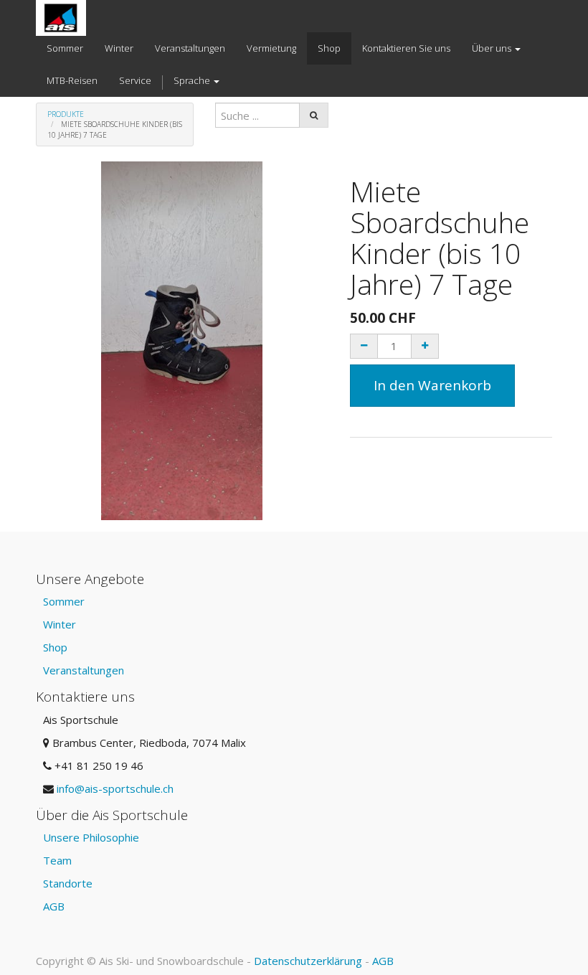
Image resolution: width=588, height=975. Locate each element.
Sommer (64, 601)
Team (57, 860)
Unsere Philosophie (91, 837)
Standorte (68, 883)
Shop (55, 647)
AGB (54, 906)
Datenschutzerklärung (308, 960)
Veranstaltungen (83, 670)
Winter (59, 624)
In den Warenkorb (432, 385)
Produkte (65, 114)
